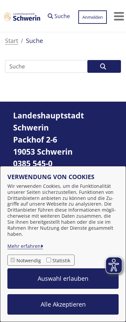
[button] (58, 14)
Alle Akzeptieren (63, 304)
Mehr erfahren (24, 246)
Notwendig (28, 260)
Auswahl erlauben (63, 278)
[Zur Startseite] (22, 16)
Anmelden (92, 17)
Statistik (61, 260)
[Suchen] (104, 66)
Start (11, 41)
